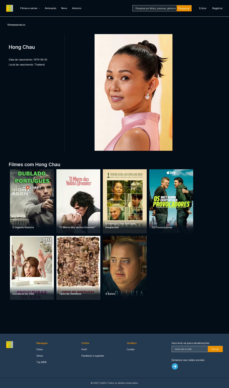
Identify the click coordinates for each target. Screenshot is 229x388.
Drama (23, 221)
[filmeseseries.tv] (10, 8)
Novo (64, 8)
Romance (71, 221)
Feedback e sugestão (92, 355)
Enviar (215, 349)
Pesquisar (184, 8)
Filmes (39, 349)
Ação (15, 221)
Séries (39, 355)
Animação (50, 8)
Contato (131, 349)
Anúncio (76, 8)
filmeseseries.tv (16, 24)
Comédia (163, 221)
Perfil (84, 349)
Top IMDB (41, 362)
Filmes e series (28, 8)
